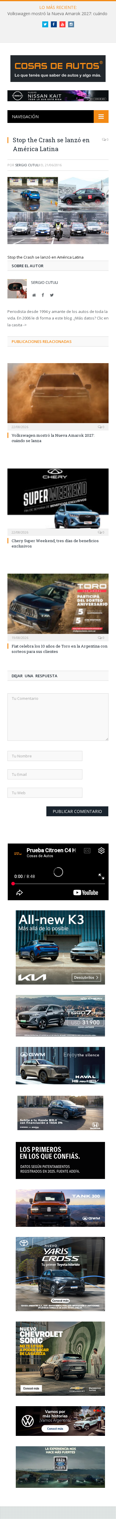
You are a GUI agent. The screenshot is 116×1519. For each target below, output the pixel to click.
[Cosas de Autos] (58, 67)
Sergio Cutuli (27, 165)
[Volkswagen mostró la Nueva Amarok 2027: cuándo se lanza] (58, 396)
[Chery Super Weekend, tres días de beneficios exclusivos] (58, 501)
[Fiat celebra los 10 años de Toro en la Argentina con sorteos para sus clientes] (58, 607)
